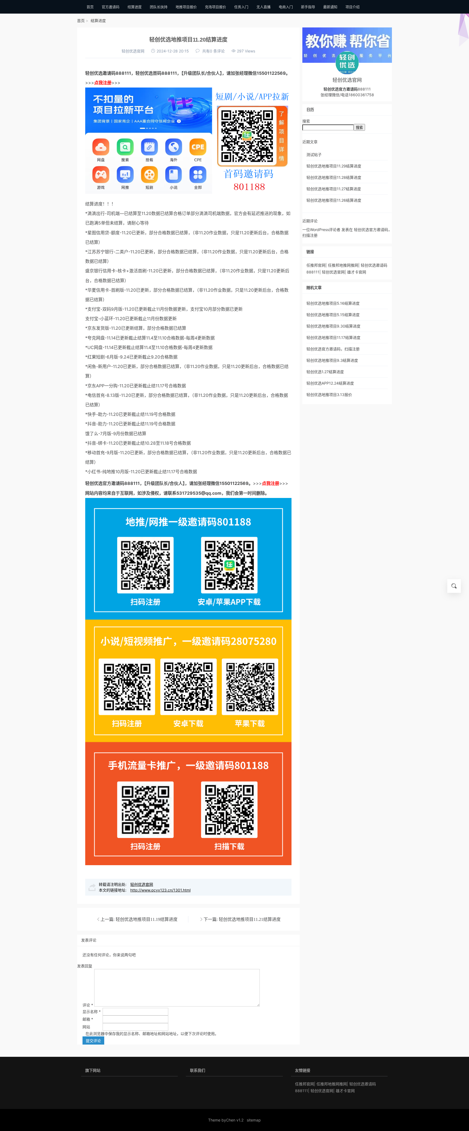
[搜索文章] (454, 586)
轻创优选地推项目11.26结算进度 (333, 200)
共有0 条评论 (213, 51)
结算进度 (98, 20)
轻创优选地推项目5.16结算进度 (333, 303)
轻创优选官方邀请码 (104, 483)
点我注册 (103, 82)
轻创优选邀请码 (100, 73)
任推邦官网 (315, 265)
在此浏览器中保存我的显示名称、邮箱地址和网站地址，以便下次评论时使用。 (151, 1033)
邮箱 (88, 1019)
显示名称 (92, 1011)
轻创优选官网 (133, 51)
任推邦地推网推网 (343, 265)
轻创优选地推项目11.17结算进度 (333, 337)
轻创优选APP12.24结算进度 (330, 383)
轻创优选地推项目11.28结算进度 (333, 177)
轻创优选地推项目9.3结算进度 (332, 360)
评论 (88, 1005)
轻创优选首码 (148, 73)
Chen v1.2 (234, 1120)
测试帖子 (314, 154)
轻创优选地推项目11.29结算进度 (333, 166)
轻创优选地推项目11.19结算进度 (147, 919)
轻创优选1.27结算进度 (325, 371)
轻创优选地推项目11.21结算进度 (250, 919)
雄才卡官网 (356, 272)
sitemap (254, 1120)
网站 (86, 1026)
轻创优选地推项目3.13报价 (329, 394)
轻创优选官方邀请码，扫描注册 (333, 349)
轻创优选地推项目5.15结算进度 (333, 314)
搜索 (306, 121)
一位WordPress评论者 (321, 229)
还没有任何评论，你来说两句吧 (109, 954)
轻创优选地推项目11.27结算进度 (333, 188)
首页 (81, 20)
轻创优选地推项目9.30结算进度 (333, 326)
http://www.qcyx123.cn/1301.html (160, 890)
